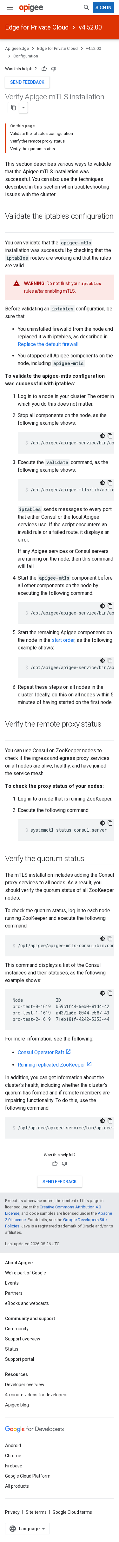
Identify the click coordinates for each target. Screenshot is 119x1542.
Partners (14, 1293)
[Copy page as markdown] (13, 107)
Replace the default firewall (48, 344)
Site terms (36, 1512)
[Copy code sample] (110, 436)
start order (63, 640)
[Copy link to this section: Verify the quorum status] (90, 859)
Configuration (25, 56)
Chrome (13, 1455)
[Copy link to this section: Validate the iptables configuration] (11, 227)
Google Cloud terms (72, 1512)
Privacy (12, 1512)
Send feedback (27, 82)
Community (17, 1328)
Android (13, 1445)
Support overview (22, 1338)
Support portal (19, 1359)
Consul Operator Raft (41, 1052)
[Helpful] (44, 69)
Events (12, 1283)
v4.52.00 (90, 27)
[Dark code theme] (102, 436)
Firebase (13, 1465)
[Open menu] (10, 7)
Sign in (103, 7)
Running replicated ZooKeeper (51, 1065)
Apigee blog (17, 1404)
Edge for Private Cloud (37, 27)
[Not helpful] (53, 69)
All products (17, 1486)
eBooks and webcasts (27, 1303)
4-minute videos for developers (36, 1394)
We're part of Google (25, 1272)
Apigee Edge (17, 48)
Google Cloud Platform (27, 1476)
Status (11, 1349)
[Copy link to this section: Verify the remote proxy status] (11, 735)
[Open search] (86, 7)
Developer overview (24, 1384)
